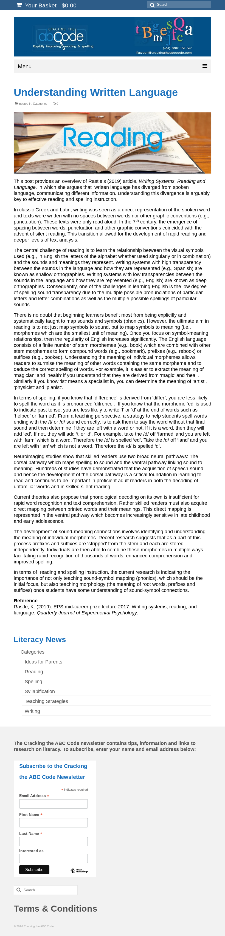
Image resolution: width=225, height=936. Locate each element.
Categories (40, 103)
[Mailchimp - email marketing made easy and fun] (79, 875)
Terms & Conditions (55, 909)
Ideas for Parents (43, 662)
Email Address (34, 795)
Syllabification (40, 691)
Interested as (31, 851)
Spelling (33, 681)
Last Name (30, 833)
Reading (34, 671)
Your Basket (50, 5)
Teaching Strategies (46, 701)
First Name (31, 814)
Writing (32, 711)
